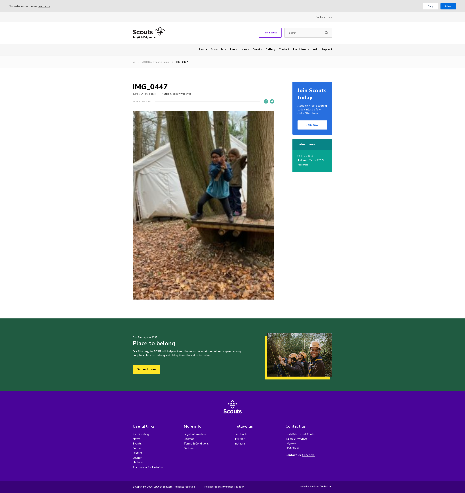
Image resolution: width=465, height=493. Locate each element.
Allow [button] (448, 6)
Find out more (146, 369)
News (245, 49)
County (137, 458)
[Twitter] (272, 101)
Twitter (239, 439)
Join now (312, 125)
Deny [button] (431, 6)
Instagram (240, 444)
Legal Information (195, 434)
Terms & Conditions (196, 444)
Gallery (270, 49)
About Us (217, 49)
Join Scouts (270, 32)
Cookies (320, 17)
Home (203, 49)
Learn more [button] (44, 6)
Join (330, 17)
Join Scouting (141, 434)
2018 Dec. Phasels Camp (155, 62)
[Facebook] (266, 101)
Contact (284, 49)
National (138, 462)
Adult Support (322, 49)
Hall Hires (299, 49)
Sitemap (189, 439)
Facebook (240, 434)
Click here (308, 455)
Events (257, 49)
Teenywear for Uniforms (148, 467)
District (137, 453)
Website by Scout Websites (315, 486)
